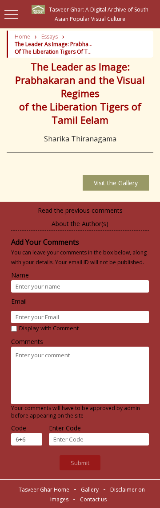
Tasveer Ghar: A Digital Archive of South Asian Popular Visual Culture (96, 14)
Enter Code (65, 428)
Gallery (90, 489)
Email (19, 301)
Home (22, 36)
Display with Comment (49, 328)
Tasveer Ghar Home (45, 489)
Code (18, 428)
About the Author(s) (80, 223)
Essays (49, 36)
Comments (27, 341)
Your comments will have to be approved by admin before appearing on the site (75, 411)
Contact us (93, 499)
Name (20, 275)
